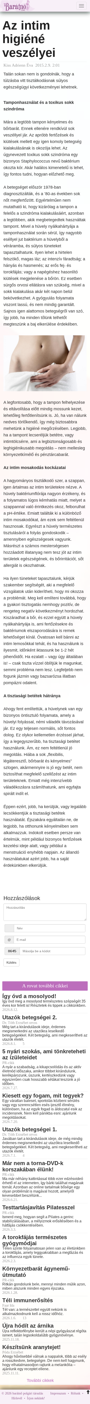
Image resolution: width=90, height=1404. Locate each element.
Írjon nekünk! (36, 1398)
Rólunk (75, 1393)
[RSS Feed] (71, 1398)
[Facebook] (49, 1398)
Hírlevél (17, 1398)
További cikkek (41, 1380)
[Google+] (57, 1398)
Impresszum (58, 1393)
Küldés (11, 962)
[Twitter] (64, 1398)
